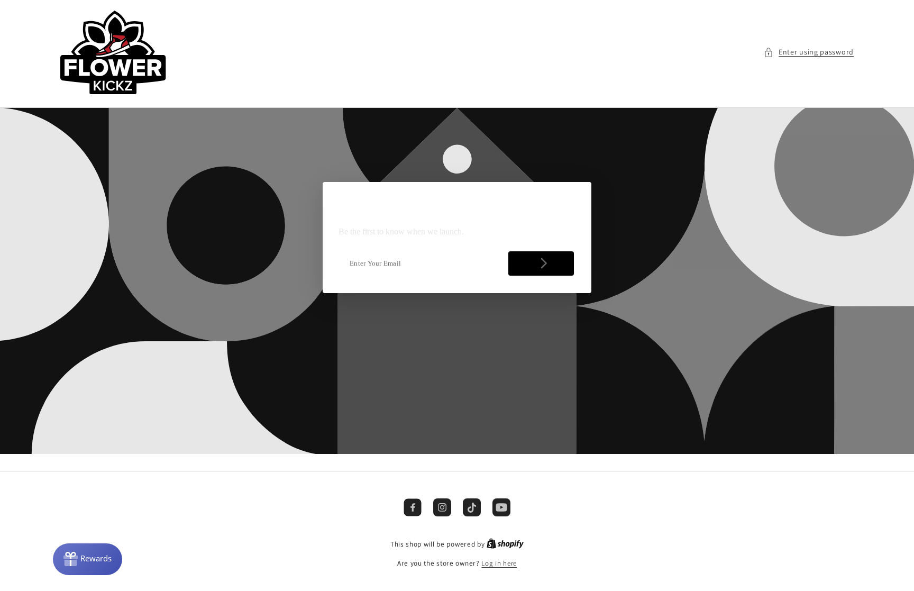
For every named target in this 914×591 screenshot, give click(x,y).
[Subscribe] (541, 263)
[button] (809, 52)
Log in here (499, 563)
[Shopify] (505, 544)
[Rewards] (87, 559)
